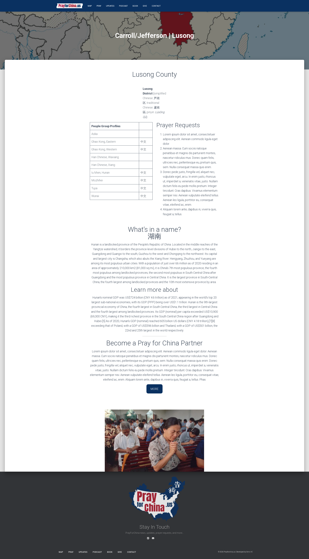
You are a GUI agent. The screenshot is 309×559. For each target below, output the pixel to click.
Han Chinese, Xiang (103, 165)
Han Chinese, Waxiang (105, 157)
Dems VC (249, 552)
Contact (156, 6)
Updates (110, 6)
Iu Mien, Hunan (100, 172)
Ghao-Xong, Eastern (103, 141)
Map (90, 6)
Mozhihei (97, 180)
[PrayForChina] (69, 5)
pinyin (150, 112)
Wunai (95, 196)
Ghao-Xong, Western (104, 149)
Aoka (94, 134)
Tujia (94, 188)
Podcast (123, 6)
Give (145, 6)
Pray (99, 6)
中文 (143, 141)
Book (135, 6)
